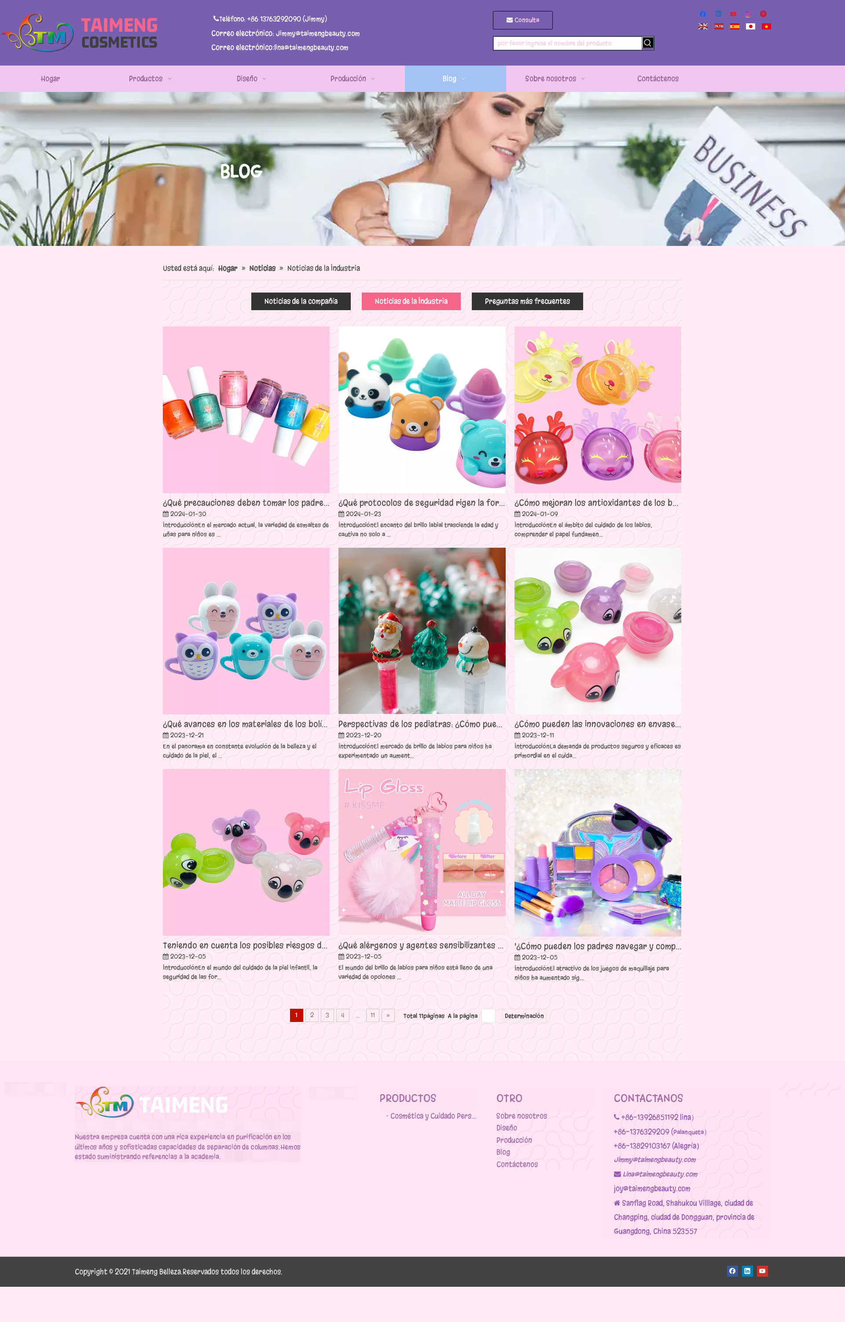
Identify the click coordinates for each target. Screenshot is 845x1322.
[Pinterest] (763, 15)
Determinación (524, 1016)
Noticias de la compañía (301, 301)
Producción (514, 1140)
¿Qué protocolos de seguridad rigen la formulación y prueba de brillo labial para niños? (421, 502)
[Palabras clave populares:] (648, 42)
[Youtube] (733, 15)
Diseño (506, 1127)
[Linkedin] (718, 15)
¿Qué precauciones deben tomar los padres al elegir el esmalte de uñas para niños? (246, 502)
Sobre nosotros (521, 1116)
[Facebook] (703, 15)
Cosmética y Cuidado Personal (433, 1116)
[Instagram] (748, 15)
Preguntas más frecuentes (527, 301)
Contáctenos (517, 1164)
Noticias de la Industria (411, 301)
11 (373, 1015)
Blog (503, 1152)
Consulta (526, 20)
